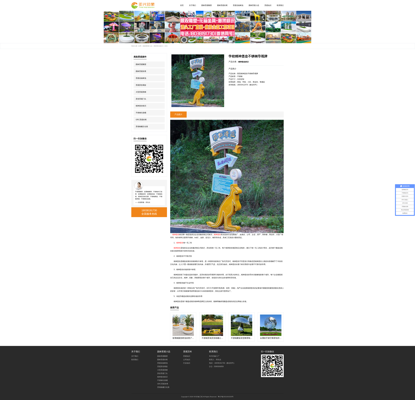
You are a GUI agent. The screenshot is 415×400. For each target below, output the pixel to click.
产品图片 (178, 114)
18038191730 (149, 210)
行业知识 (186, 363)
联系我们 (280, 5)
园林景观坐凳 (222, 5)
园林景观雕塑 (206, 5)
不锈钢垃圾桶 (141, 113)
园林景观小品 (254, 5)
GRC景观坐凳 (141, 120)
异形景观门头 (141, 99)
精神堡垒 (175, 234)
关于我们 (192, 5)
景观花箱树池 (238, 5)
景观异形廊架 (141, 85)
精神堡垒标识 (158, 46)
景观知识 (267, 5)
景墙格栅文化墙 (142, 126)
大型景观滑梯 (141, 92)
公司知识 (186, 360)
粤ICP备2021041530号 (225, 397)
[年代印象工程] (142, 5)
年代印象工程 (198, 397)
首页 (182, 5)
